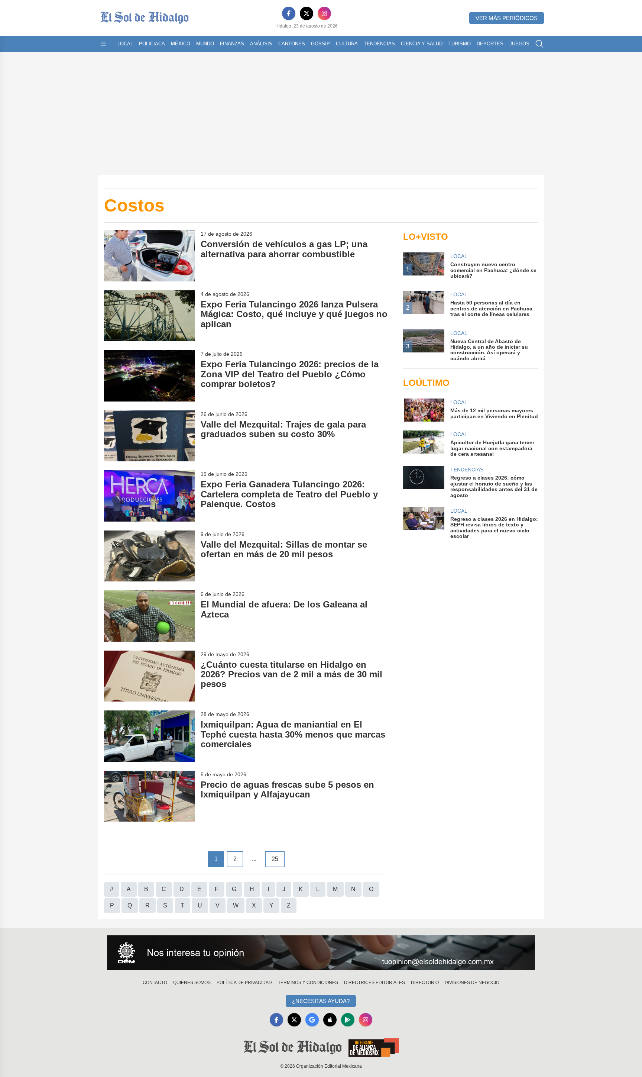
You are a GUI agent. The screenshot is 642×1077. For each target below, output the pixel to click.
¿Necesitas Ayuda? (321, 1001)
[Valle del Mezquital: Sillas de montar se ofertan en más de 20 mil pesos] (149, 556)
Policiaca (152, 43)
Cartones (291, 43)
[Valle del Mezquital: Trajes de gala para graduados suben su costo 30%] (149, 435)
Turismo (459, 43)
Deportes (490, 43)
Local (125, 43)
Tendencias (379, 43)
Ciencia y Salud (421, 43)
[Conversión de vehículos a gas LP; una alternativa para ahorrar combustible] (149, 255)
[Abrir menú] (103, 44)
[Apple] (330, 1019)
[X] (306, 13)
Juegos (519, 43)
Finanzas (232, 43)
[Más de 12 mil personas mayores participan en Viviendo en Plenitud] (423, 410)
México (180, 43)
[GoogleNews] (312, 1019)
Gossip (320, 43)
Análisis (261, 43)
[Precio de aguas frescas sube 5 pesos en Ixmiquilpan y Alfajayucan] (149, 796)
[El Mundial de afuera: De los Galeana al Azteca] (149, 615)
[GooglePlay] (347, 1019)
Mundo (205, 43)
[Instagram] (324, 13)
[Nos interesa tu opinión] (321, 952)
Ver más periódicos (507, 18)
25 (275, 859)
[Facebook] (288, 13)
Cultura (347, 43)
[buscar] (539, 43)
